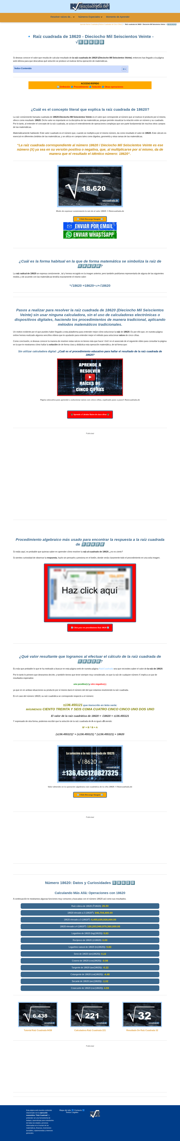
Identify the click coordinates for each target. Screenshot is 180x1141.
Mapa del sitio (65, 1110)
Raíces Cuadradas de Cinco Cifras (110, 24)
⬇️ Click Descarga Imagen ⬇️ (90, 219)
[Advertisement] (90, 476)
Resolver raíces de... (61, 17)
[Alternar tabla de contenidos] (123, 69)
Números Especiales (89, 17)
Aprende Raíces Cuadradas (89, 24)
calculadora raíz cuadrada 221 (90, 1030)
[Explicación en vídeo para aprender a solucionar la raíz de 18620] (90, 377)
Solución (96, 87)
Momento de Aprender (118, 17)
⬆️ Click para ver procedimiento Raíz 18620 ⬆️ (90, 628)
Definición (65, 87)
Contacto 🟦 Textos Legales (75, 1111)
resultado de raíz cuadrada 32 (142, 1030)
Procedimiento (81, 87)
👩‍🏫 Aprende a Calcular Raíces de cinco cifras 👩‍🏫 (90, 414)
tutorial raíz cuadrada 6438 (38, 1030)
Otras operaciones (114, 87)
